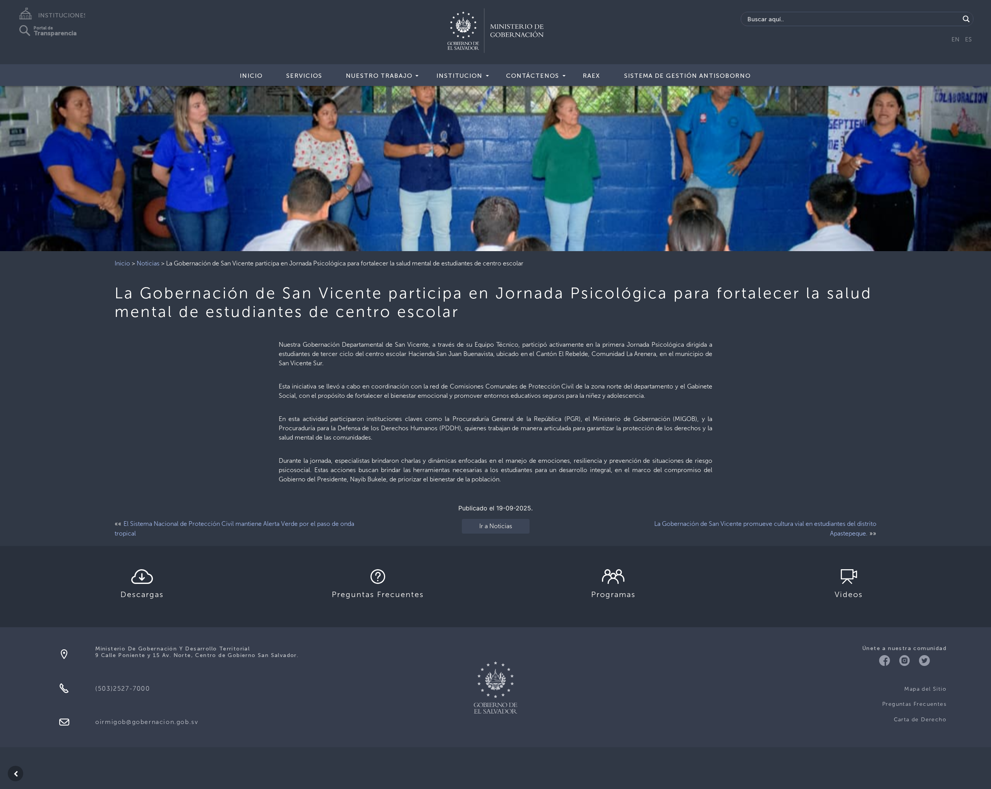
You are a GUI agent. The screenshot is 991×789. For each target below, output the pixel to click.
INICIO (251, 75)
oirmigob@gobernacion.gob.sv (146, 722)
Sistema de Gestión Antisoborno (687, 75)
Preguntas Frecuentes (914, 704)
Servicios (304, 75)
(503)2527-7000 (122, 688)
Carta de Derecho (920, 719)
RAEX (591, 75)
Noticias (148, 263)
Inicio (122, 263)
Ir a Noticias (495, 526)
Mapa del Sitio (925, 689)
